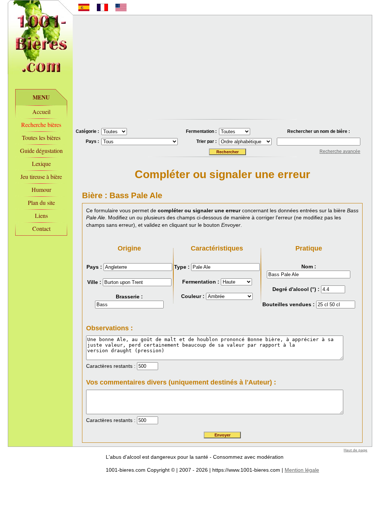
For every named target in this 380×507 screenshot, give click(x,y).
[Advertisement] (222, 67)
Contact (41, 228)
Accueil (41, 111)
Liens (41, 215)
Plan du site (41, 202)
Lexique (41, 163)
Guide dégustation (41, 150)
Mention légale (302, 470)
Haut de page (355, 450)
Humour (41, 189)
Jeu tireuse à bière (41, 176)
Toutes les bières (41, 137)
